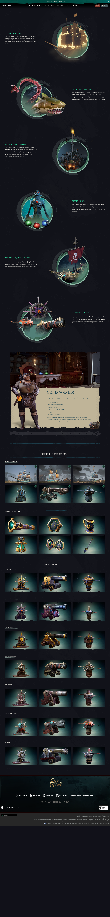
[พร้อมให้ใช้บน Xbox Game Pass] (75, 796)
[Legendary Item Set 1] (21, 525)
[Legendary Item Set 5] (55, 544)
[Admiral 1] (21, 756)
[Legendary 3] (89, 582)
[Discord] (60, 802)
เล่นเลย (97, 6)
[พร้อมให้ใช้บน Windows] (48, 796)
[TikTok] (64, 801)
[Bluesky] (67, 802)
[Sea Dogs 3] (89, 698)
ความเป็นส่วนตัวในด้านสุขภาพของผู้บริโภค (100, 823)
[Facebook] (42, 801)
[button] (9, 815)
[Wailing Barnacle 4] (21, 494)
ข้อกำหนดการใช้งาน (60, 823)
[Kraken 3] (89, 611)
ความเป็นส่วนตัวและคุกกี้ (70, 823)
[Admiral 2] (55, 756)
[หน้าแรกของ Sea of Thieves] (7, 5)
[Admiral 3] (89, 756)
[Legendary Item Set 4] (21, 544)
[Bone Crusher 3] (89, 669)
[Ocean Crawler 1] (21, 727)
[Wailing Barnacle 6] (89, 494)
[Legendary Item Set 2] (55, 525)
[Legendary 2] (55, 582)
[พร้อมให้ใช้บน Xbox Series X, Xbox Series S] (21, 796)
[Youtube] (55, 801)
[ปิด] (108, 1)
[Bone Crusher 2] (55, 669)
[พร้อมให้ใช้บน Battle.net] (88, 796)
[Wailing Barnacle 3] (89, 474)
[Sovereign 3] (89, 640)
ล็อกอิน (105, 6)
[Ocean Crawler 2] (55, 727)
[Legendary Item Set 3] (89, 525)
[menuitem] (29, 6)
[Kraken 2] (55, 611)
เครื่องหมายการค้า (87, 823)
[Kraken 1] (21, 611)
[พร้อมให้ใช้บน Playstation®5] (35, 796)
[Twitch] (49, 801)
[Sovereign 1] (21, 640)
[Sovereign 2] (55, 640)
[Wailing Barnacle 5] (55, 494)
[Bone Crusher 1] (21, 669)
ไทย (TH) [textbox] (6, 815)
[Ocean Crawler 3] (89, 727)
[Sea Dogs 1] (21, 698)
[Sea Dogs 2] (55, 698)
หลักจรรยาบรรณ (79, 823)
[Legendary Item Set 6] (89, 544)
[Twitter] (45, 801)
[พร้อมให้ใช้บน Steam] (61, 796)
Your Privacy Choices (50, 823)
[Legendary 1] (21, 582)
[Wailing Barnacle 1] (21, 474)
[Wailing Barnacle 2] (55, 474)
